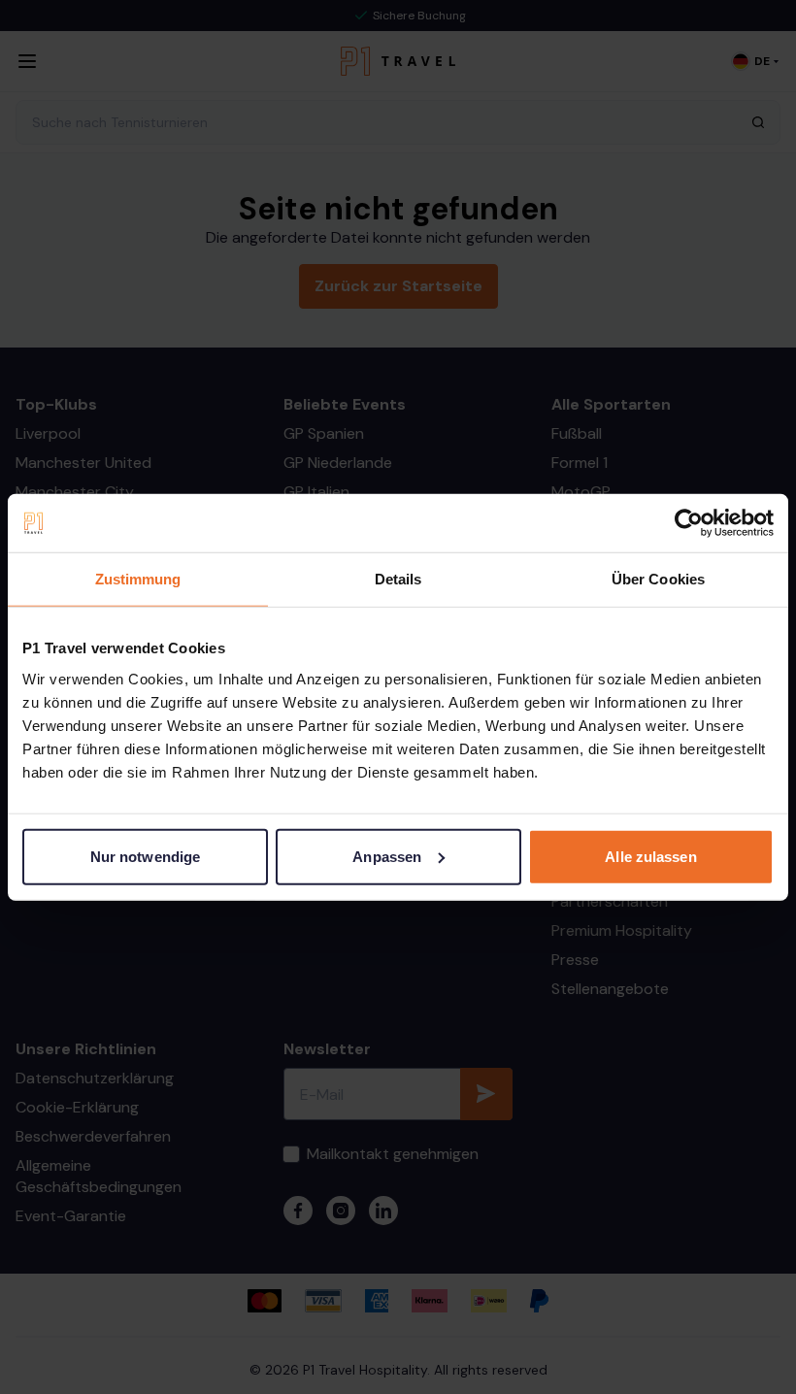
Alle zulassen (650, 855)
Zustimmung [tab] (138, 579)
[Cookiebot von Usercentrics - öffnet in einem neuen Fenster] (689, 523)
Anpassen (386, 855)
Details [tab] (398, 579)
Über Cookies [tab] (658, 579)
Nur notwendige (145, 855)
